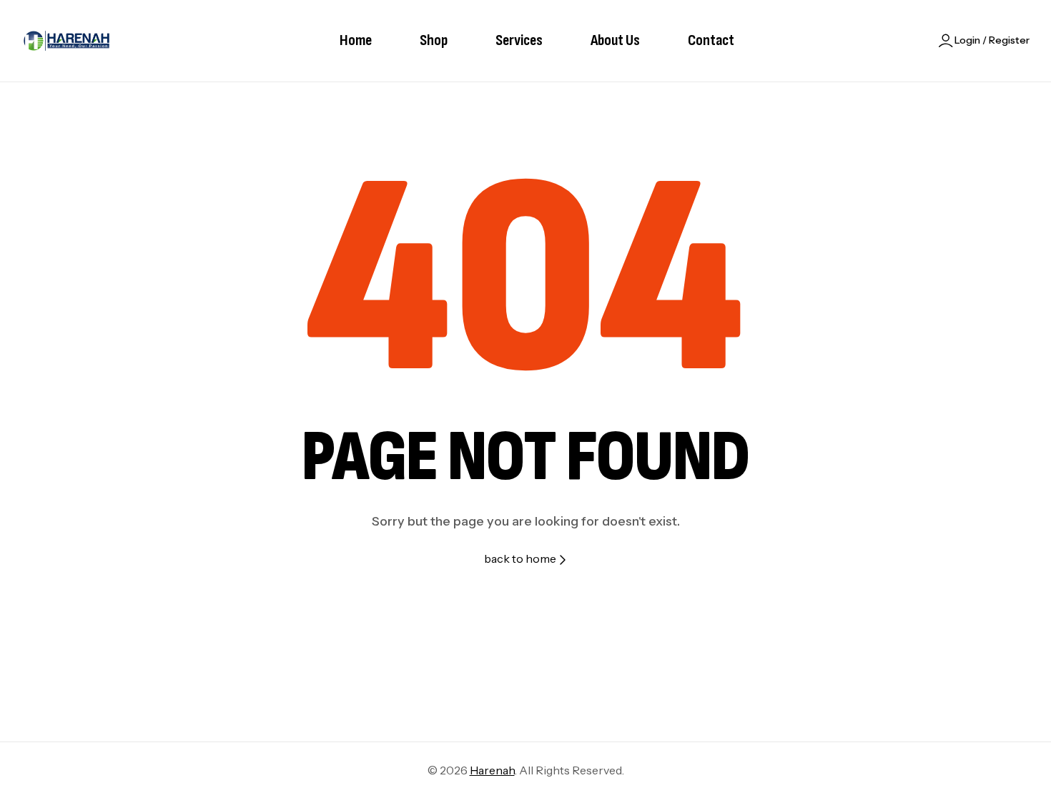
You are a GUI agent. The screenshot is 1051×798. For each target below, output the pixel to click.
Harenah (492, 770)
